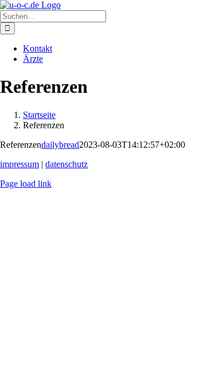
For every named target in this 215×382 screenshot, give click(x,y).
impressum (19, 164)
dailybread (60, 144)
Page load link (26, 183)
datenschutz (66, 164)
